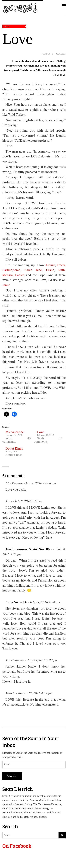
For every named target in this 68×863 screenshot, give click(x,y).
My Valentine (15, 432)
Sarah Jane (33, 270)
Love (40, 432)
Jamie (6, 285)
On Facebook (16, 845)
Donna (50, 265)
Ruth (61, 270)
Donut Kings (14, 448)
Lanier (19, 275)
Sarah (16, 270)
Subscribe (12, 776)
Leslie (50, 270)
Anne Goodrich (16, 602)
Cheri (61, 265)
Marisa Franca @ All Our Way (29, 549)
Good (7, 26)
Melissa (7, 275)
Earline (7, 270)
